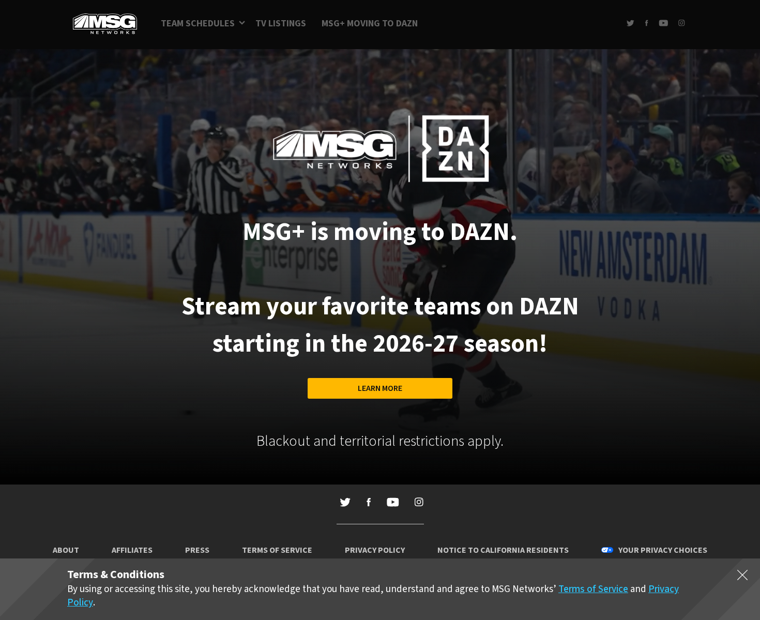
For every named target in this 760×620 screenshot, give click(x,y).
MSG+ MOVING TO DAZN (370, 23)
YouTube (663, 23)
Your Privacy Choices (662, 550)
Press (197, 550)
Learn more (380, 388)
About (66, 550)
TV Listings (280, 23)
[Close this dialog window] (742, 577)
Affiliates (132, 550)
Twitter (630, 23)
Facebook (646, 23)
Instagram (682, 23)
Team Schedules (198, 23)
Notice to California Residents (503, 550)
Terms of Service (277, 550)
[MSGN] (105, 24)
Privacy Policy (375, 550)
